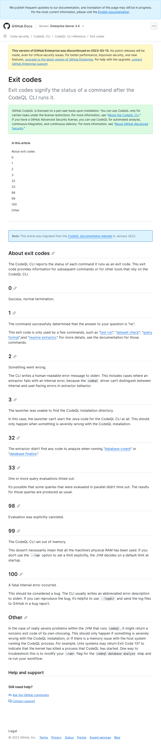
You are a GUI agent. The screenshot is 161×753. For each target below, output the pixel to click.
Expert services (100, 737)
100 (13, 574)
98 (11, 506)
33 (11, 468)
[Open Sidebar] (5, 36)
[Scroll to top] (152, 744)
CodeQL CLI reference (70, 36)
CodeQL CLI (42, 36)
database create (118, 449)
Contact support (24, 701)
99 (11, 531)
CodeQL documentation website (90, 236)
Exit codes (97, 36)
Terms (43, 737)
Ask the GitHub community (31, 695)
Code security (19, 36)
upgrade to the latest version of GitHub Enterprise (59, 59)
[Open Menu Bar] (154, 26)
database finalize (23, 454)
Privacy (56, 737)
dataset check (128, 332)
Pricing (81, 737)
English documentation (113, 12)
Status (69, 737)
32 (11, 438)
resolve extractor (42, 337)
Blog (117, 737)
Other (15, 617)
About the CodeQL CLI (123, 115)
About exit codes (29, 253)
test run (106, 332)
